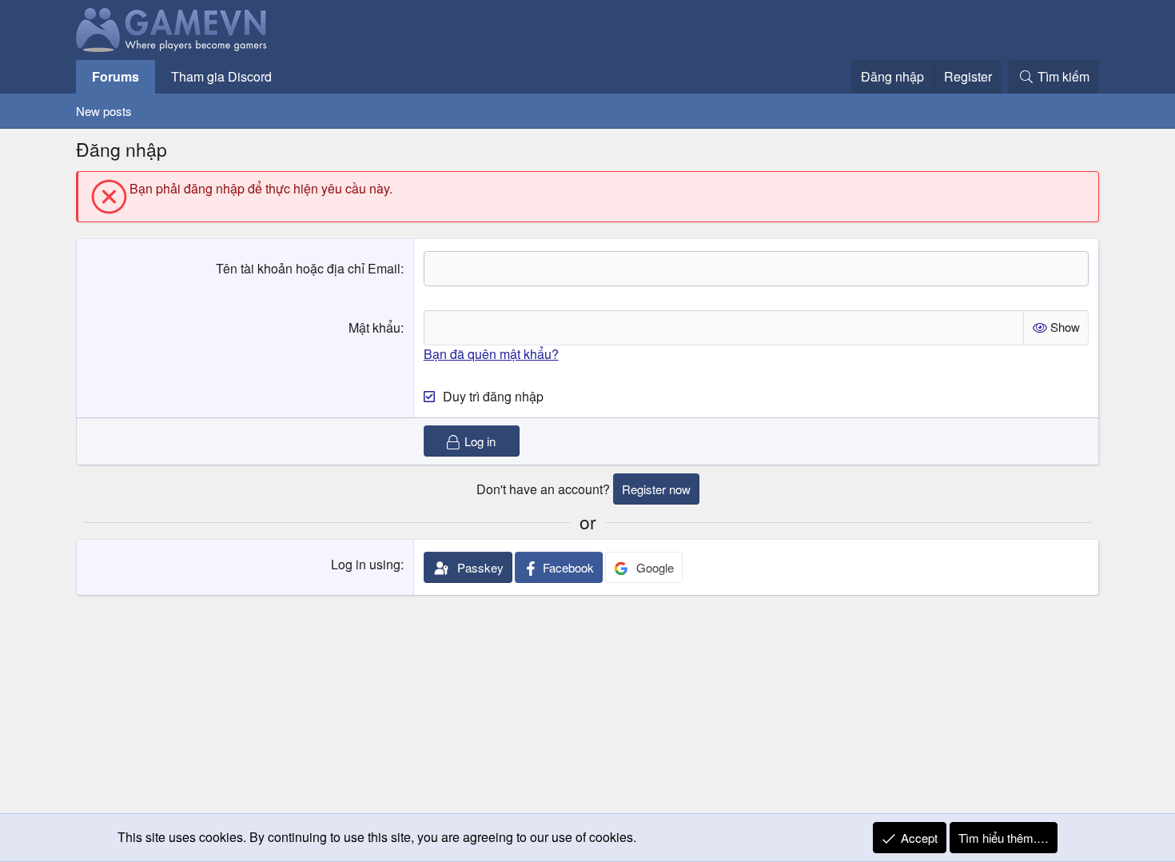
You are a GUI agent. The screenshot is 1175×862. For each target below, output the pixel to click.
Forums (115, 76)
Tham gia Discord (221, 76)
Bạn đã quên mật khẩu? (491, 354)
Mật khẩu (374, 327)
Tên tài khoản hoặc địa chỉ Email (308, 268)
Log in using (365, 564)
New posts (104, 110)
